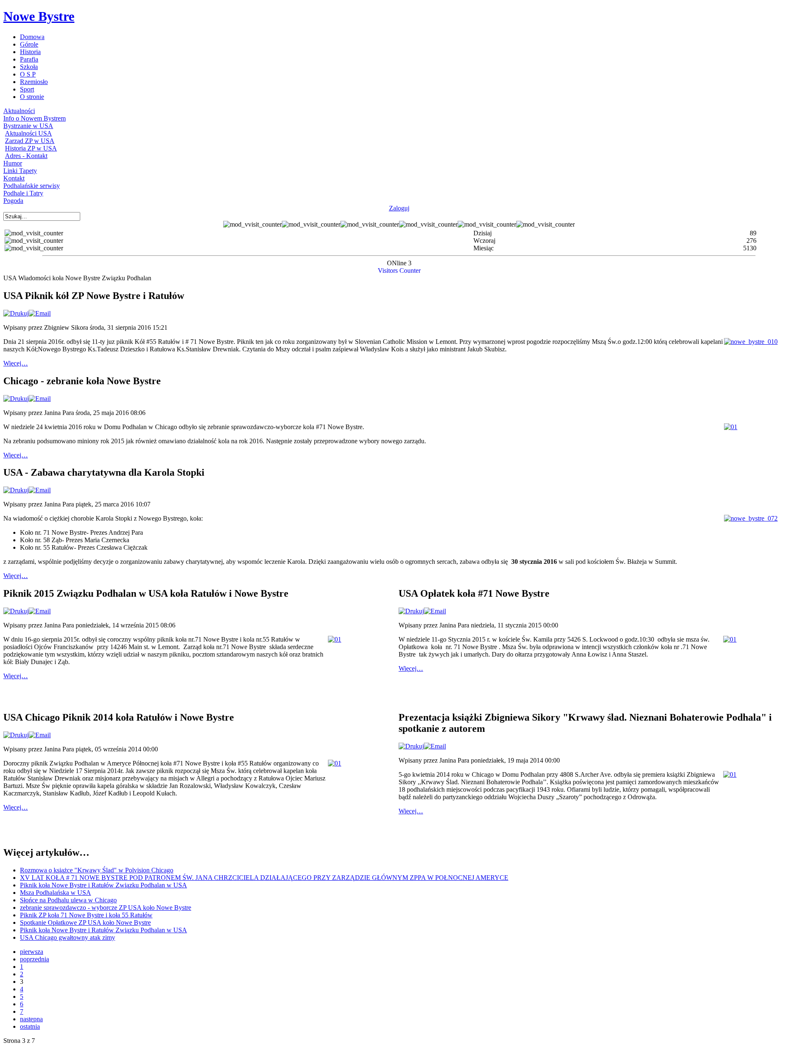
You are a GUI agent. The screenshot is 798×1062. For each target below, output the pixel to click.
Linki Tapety (20, 170)
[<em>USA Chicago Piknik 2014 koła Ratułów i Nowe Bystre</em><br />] (334, 763)
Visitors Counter (399, 270)
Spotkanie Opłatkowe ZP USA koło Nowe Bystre (85, 922)
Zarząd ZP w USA (29, 140)
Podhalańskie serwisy (31, 185)
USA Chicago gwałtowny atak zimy (67, 937)
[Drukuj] (16, 313)
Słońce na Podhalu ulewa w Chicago (68, 900)
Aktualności (19, 110)
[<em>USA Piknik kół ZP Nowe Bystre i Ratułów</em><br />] (751, 341)
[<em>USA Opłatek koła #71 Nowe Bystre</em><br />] (729, 639)
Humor (12, 163)
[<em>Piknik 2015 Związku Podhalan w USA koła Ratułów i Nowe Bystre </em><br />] (334, 639)
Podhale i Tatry (23, 193)
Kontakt (14, 178)
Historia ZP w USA (31, 148)
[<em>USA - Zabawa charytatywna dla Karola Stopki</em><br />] (751, 518)
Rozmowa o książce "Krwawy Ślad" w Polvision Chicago (96, 870)
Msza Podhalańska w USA (55, 892)
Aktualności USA (28, 133)
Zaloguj (399, 208)
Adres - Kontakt (26, 155)
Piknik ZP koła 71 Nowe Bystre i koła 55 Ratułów (86, 915)
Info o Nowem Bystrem (34, 118)
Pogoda (13, 200)
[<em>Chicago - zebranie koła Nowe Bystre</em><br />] (730, 426)
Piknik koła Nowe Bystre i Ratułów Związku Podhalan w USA (103, 885)
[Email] (40, 313)
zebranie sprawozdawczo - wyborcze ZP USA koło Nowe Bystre (105, 907)
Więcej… (15, 363)
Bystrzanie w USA (28, 125)
